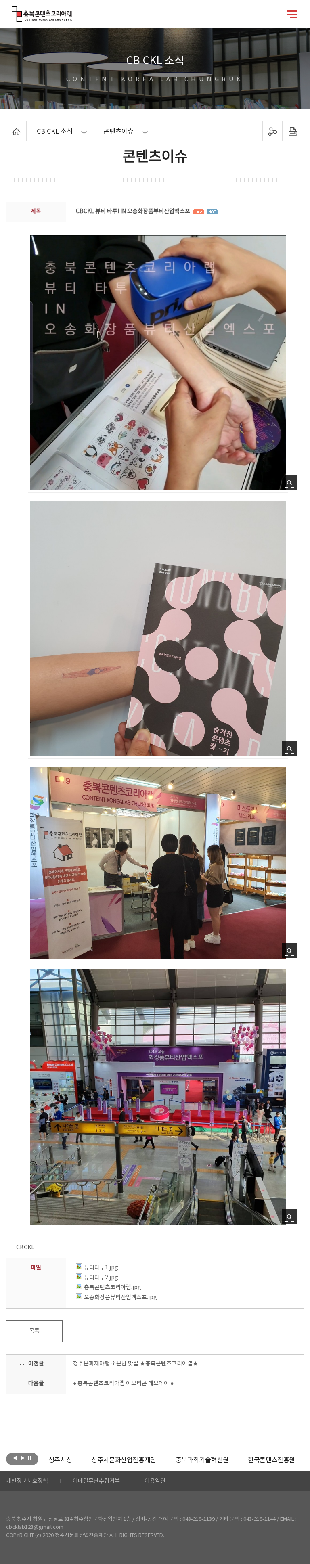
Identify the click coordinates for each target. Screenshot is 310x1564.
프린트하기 (292, 131)
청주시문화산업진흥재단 (111, 1460)
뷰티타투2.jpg (101, 1278)
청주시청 (47, 1460)
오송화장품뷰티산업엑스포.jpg (120, 1297)
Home (8, 126)
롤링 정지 (30, 1458)
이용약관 (155, 1481)
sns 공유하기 (272, 131)
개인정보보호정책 (27, 1481)
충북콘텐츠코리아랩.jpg (112, 1287)
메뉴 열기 (292, 13)
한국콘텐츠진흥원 (259, 1460)
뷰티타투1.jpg (101, 1268)
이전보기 (15, 1458)
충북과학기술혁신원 (189, 1460)
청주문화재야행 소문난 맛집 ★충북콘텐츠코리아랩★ (135, 1364)
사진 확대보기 (290, 482)
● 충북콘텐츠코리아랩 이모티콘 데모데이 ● (123, 1383)
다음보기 (22, 1458)
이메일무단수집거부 (96, 1481)
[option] (47, 1460)
